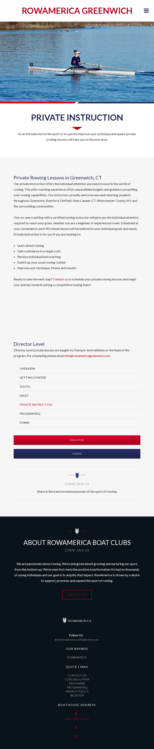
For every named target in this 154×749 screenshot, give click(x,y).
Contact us (60, 279)
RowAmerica (77, 657)
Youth (25, 386)
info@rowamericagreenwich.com (87, 356)
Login (77, 453)
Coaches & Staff (77, 679)
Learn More (77, 594)
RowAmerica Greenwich (77, 11)
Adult (24, 395)
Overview (27, 368)
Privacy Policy (77, 691)
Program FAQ (30, 413)
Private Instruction (36, 404)
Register (77, 440)
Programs (77, 683)
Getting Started (33, 377)
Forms (24, 422)
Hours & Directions (77, 718)
